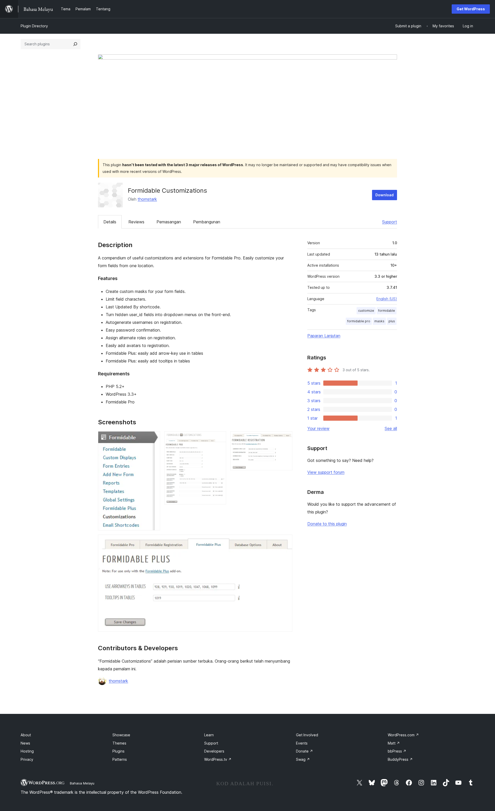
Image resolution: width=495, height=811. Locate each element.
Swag (303, 759)
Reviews (136, 221)
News (25, 743)
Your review (318, 428)
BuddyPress (400, 759)
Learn (209, 735)
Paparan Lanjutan (323, 335)
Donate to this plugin (327, 523)
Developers (214, 751)
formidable (386, 310)
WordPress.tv (218, 759)
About (26, 735)
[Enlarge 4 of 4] (285, 541)
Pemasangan (168, 221)
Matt (394, 743)
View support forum (325, 472)
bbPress (397, 751)
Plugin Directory (34, 26)
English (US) (386, 299)
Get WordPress (471, 9)
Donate (304, 751)
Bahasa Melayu (82, 783)
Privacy (27, 759)
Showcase (121, 735)
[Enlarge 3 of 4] (285, 438)
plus (392, 321)
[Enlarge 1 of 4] (153, 438)
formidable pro (358, 321)
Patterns (119, 759)
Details (109, 221)
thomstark (147, 199)
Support (389, 221)
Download (384, 195)
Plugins (118, 751)
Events (302, 743)
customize (366, 310)
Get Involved (307, 735)
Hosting (27, 751)
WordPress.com (403, 735)
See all (391, 428)
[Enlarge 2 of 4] (219, 438)
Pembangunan (206, 221)
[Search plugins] (75, 44)
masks (379, 321)
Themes (119, 743)
